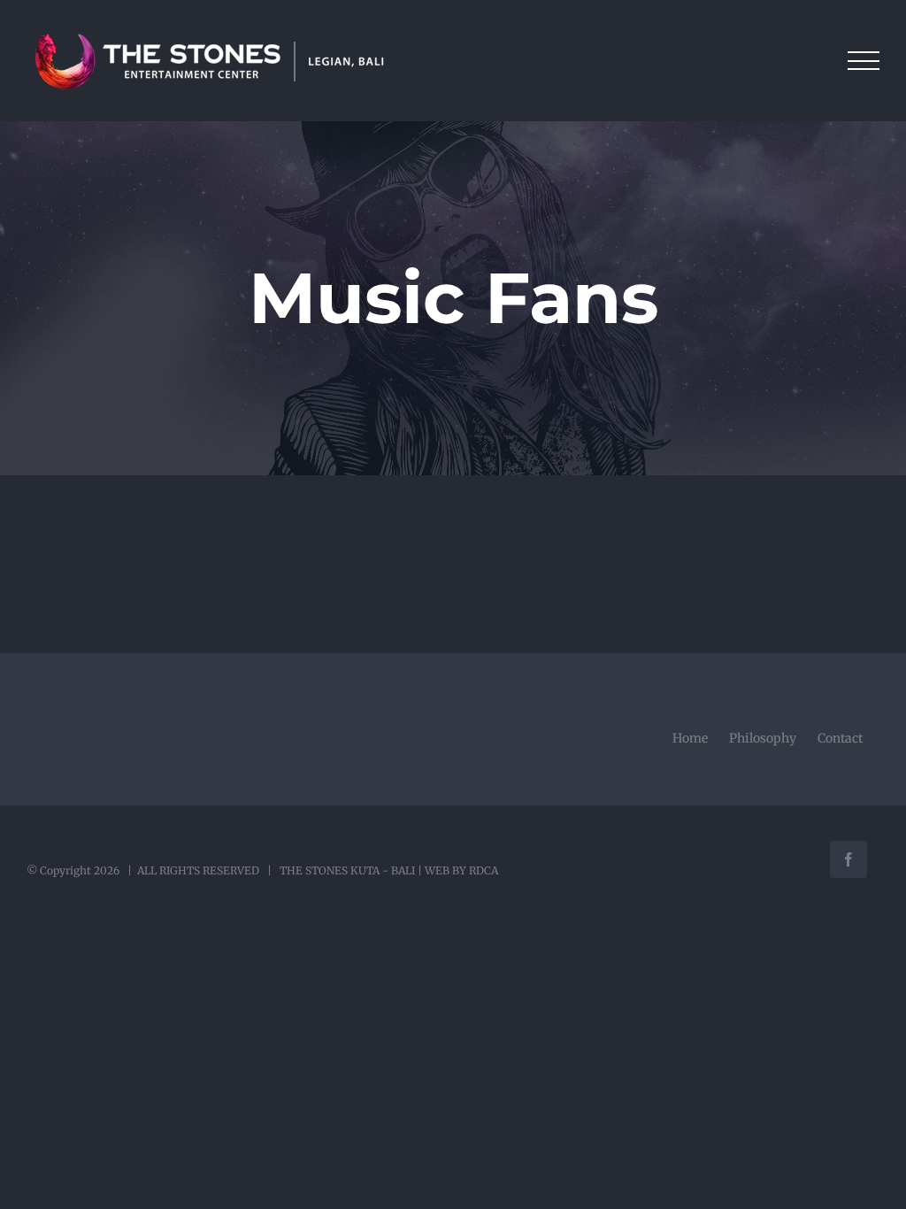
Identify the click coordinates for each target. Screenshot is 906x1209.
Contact (840, 738)
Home (690, 738)
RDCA (483, 870)
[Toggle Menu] (863, 61)
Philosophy (762, 738)
